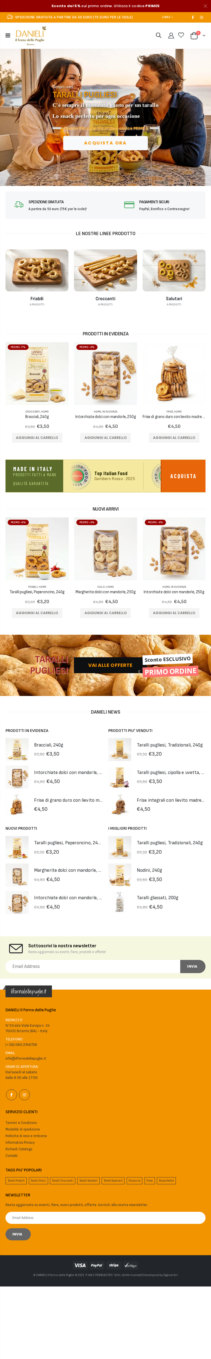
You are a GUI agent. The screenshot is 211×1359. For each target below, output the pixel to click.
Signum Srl (170, 1275)
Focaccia (134, 1180)
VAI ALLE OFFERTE (110, 665)
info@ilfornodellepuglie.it (25, 1058)
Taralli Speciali (113, 1180)
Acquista (183, 476)
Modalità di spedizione (22, 1129)
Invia (192, 966)
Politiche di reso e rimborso (26, 1136)
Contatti (11, 1156)
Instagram (24, 1094)
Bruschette (166, 1180)
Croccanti (32, 411)
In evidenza (109, 411)
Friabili (33, 587)
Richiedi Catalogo (18, 1149)
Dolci (101, 587)
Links (166, 17)
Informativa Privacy (20, 1142)
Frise (169, 411)
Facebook (11, 1094)
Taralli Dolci (38, 1180)
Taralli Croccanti (62, 1180)
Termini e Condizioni (21, 1123)
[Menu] (7, 35)
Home (45, 411)
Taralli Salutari (88, 1180)
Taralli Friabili (16, 1180)
